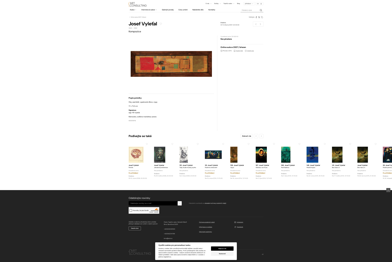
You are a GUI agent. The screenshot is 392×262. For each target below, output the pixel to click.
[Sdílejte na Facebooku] (256, 17)
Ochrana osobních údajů (207, 222)
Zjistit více (250, 51)
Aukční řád (239, 51)
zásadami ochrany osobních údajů (215, 203)
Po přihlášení (133, 173)
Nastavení (222, 253)
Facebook (240, 227)
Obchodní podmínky (205, 232)
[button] (388, 190)
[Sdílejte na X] (259, 17)
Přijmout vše (222, 248)
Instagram (240, 222)
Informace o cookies (205, 227)
